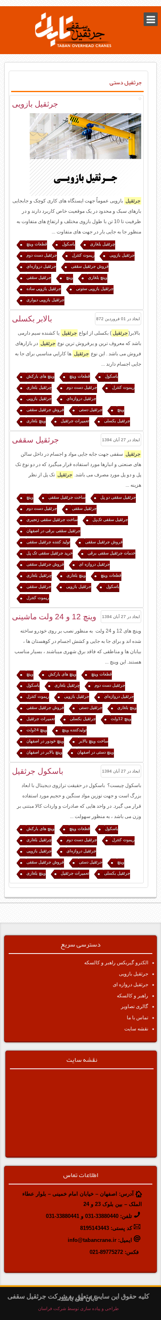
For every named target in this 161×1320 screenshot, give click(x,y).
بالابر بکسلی (32, 318)
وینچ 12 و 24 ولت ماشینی (54, 616)
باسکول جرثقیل (37, 771)
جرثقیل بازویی (35, 104)
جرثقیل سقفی (35, 439)
